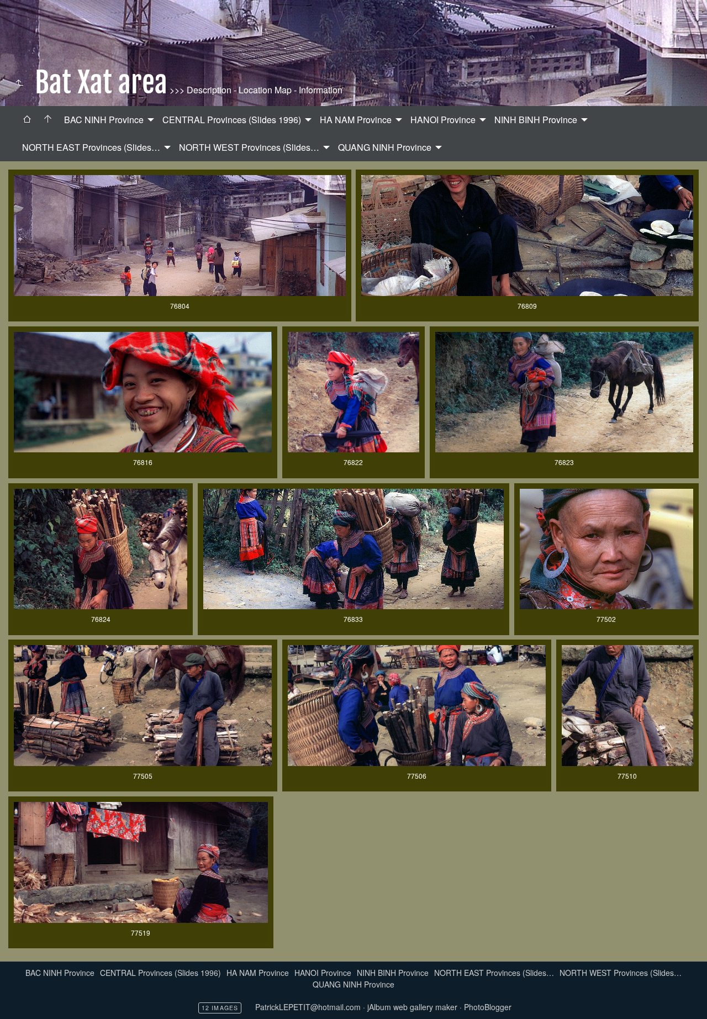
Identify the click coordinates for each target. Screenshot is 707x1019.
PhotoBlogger (487, 1006)
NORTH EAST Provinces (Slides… (91, 147)
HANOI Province (443, 119)
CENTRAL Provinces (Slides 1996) (231, 119)
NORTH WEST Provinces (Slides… (249, 147)
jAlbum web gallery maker (412, 1006)
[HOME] (27, 120)
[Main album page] (48, 120)
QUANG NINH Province (384, 147)
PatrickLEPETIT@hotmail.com (308, 1006)
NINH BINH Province (535, 119)
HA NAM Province (356, 119)
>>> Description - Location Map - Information (254, 89)
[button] (17, 1002)
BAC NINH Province (104, 119)
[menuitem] (27, 120)
